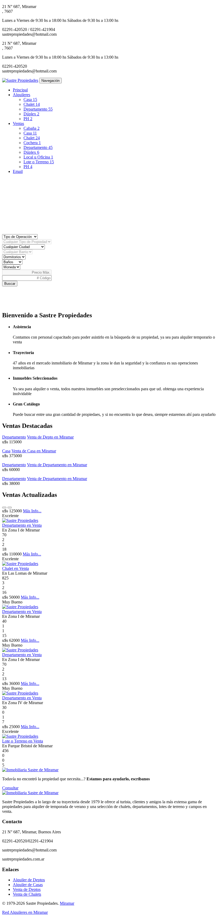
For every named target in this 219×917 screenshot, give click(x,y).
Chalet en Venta (15, 568)
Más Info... (32, 511)
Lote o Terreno (39, 162)
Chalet (32, 104)
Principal (20, 90)
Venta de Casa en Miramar (33, 451)
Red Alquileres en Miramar (25, 912)
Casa (30, 99)
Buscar (9, 284)
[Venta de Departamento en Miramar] (20, 520)
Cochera (32, 142)
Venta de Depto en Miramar (50, 437)
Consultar (10, 788)
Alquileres (21, 94)
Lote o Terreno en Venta (22, 741)
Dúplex (31, 114)
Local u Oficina (38, 157)
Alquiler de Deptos (29, 880)
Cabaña (32, 128)
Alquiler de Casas (28, 884)
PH (28, 118)
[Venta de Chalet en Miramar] (20, 563)
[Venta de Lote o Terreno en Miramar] (20, 736)
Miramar (67, 903)
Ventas (18, 123)
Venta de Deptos (27, 889)
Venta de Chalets (27, 894)
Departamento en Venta (22, 525)
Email (18, 171)
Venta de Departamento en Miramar (57, 464)
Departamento (38, 109)
